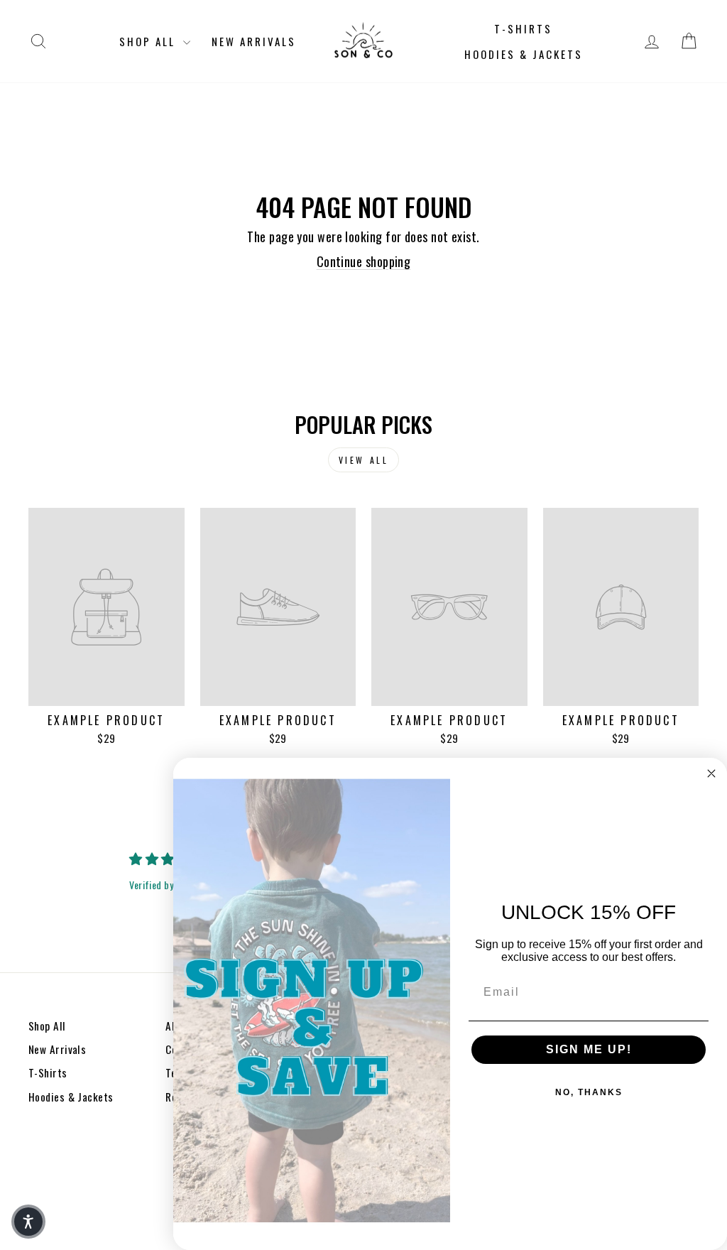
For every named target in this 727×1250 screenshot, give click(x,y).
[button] (28, 1222)
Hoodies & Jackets (523, 54)
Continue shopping (364, 261)
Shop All (149, 41)
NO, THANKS (589, 1092)
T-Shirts (523, 28)
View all (364, 460)
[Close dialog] (711, 773)
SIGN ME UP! (589, 1049)
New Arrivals (254, 41)
